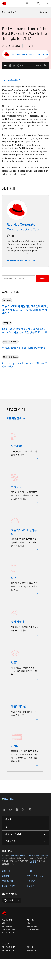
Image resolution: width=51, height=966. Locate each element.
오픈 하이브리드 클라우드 (24, 532)
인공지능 (16, 487)
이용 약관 (30, 947)
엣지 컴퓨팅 (17, 622)
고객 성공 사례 (8, 881)
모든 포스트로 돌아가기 (13, 80)
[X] (23, 810)
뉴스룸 (29, 871)
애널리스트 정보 (8, 886)
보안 (13, 578)
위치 (28, 923)
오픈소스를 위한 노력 (35, 876)
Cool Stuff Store (33, 930)
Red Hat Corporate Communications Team (29, 54)
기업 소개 (6, 871)
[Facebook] (16, 810)
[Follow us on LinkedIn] (12, 235)
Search (42, 278)
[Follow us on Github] (8, 235)
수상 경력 (32, 861)
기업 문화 (6, 876)
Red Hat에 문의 (7, 926)
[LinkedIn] (3, 810)
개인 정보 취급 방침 (8, 947)
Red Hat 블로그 (9, 12)
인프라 (14, 662)
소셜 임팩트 (31, 881)
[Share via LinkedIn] (14, 65)
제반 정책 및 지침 (8, 950)
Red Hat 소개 (7, 920)
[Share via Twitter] (17, 65)
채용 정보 (30, 886)
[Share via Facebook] (10, 65)
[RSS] (45, 65)
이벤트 (4, 923)
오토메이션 (17, 446)
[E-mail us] (21, 65)
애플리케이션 (18, 706)
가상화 (14, 746)
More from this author (19, 260)
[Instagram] (30, 810)
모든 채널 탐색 (14, 418)
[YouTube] (10, 810)
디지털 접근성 (32, 950)
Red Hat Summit (8, 933)
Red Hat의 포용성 (8, 930)
